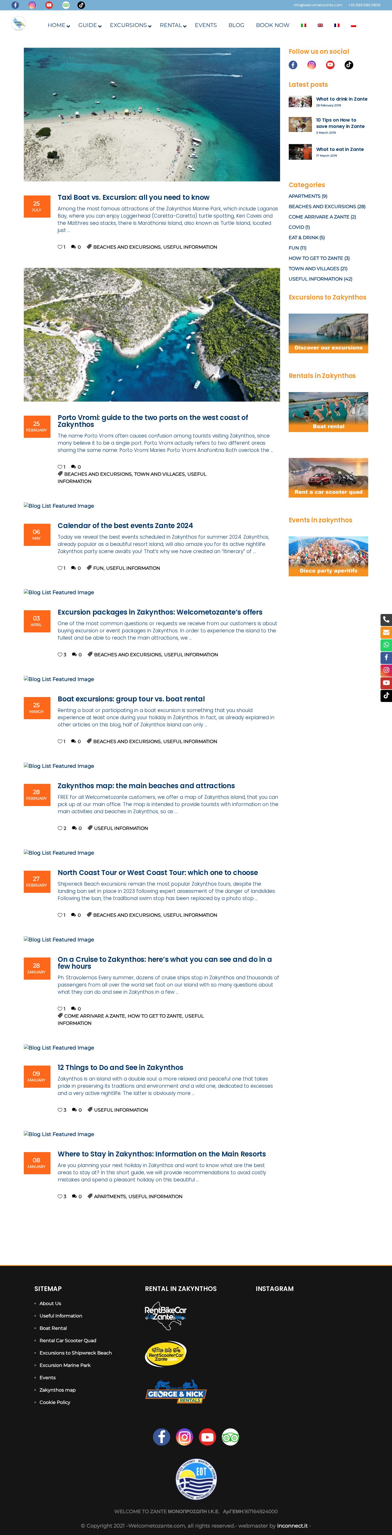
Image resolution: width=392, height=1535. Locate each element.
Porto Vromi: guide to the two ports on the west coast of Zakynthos (153, 421)
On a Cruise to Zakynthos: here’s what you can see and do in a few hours (165, 963)
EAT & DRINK (303, 237)
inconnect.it (292, 1526)
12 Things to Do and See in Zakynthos (120, 1067)
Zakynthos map (58, 1390)
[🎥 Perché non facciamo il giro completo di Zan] (341, 1334)
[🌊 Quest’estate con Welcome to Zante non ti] (306, 1355)
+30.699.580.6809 (364, 5)
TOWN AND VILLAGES (159, 474)
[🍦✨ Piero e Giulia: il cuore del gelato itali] (341, 1313)
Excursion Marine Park (65, 1365)
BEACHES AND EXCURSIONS (127, 247)
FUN (98, 568)
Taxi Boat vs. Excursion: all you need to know (133, 197)
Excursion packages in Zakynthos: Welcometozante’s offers (160, 612)
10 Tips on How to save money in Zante (340, 123)
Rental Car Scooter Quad (68, 1340)
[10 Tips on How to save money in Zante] (300, 124)
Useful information (61, 1316)
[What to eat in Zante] (300, 152)
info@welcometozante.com (318, 5)
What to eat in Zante (340, 149)
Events (48, 1377)
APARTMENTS (110, 1196)
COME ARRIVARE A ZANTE (94, 1016)
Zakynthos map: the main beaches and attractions (146, 785)
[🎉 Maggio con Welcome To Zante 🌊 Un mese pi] (341, 1355)
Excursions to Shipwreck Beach (76, 1353)
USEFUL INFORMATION (190, 247)
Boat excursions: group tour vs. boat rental (131, 699)
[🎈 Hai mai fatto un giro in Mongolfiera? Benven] (272, 1355)
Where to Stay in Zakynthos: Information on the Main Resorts (162, 1154)
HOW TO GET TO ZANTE (155, 1016)
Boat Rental (53, 1328)
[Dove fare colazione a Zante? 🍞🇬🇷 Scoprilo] (306, 1313)
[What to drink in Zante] (300, 101)
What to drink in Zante (342, 99)
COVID (296, 227)
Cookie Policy (55, 1402)
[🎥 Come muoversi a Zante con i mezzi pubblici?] (306, 1334)
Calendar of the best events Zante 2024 (125, 525)
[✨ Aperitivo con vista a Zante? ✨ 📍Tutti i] (272, 1334)
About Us (50, 1303)
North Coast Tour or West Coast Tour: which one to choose (158, 872)
